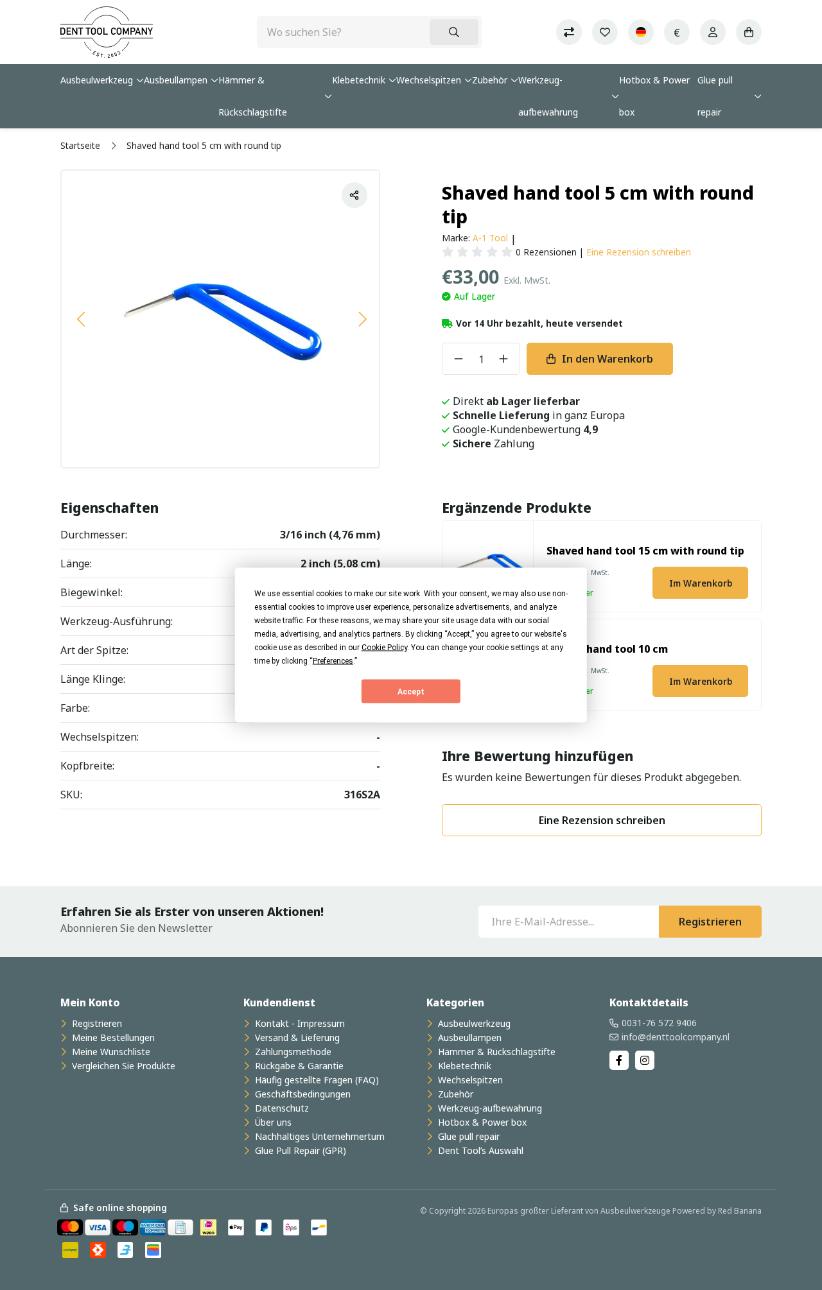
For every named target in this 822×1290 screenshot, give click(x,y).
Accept (411, 691)
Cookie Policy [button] (384, 647)
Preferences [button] (333, 661)
